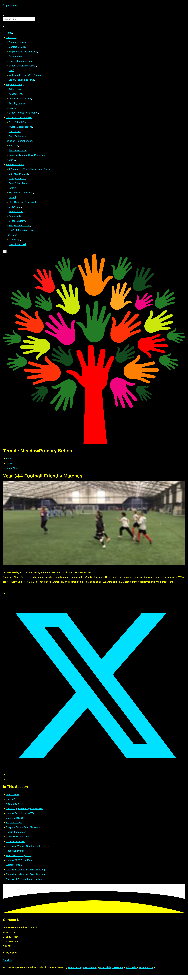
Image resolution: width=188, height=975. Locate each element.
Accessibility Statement (111, 967)
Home (9, 458)
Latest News (12, 468)
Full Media (131, 967)
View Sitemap (90, 967)
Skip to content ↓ (11, 5)
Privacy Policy (146, 967)
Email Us (7, 960)
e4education (74, 967)
